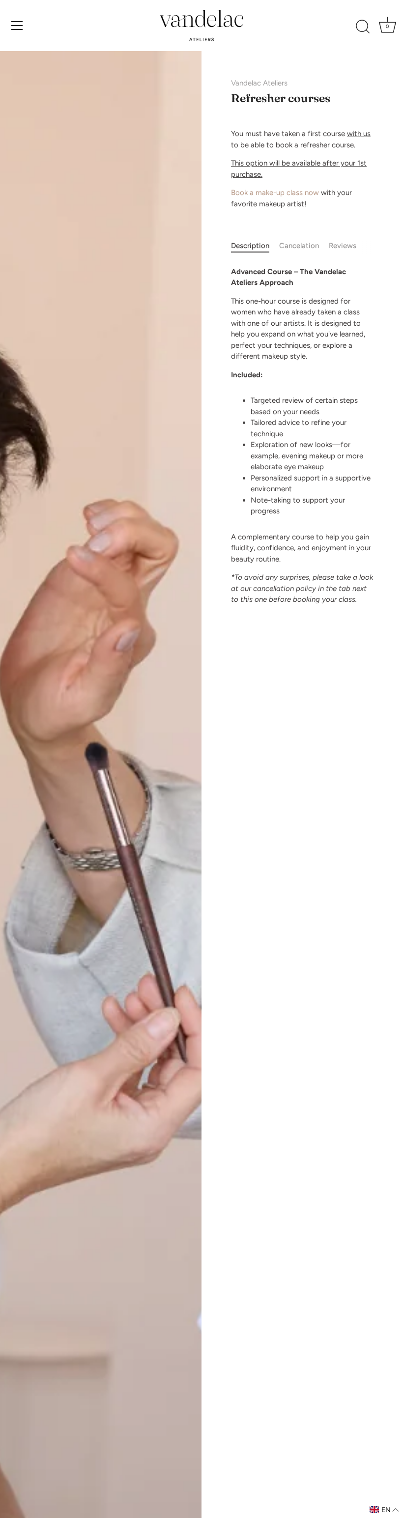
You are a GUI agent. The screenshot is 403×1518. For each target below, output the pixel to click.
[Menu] (17, 25)
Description (250, 245)
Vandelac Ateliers (259, 83)
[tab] (255, 246)
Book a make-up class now (275, 192)
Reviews (342, 245)
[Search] (363, 27)
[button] (384, 1510)
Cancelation (299, 245)
